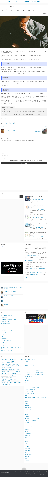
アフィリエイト (28, 407)
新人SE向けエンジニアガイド (7, 350)
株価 (7, 382)
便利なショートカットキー (6, 345)
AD (2, 359)
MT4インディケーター (5, 327)
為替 (11, 382)
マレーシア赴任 (28, 426)
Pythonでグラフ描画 (29, 391)
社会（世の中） (28, 448)
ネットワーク (5, 377)
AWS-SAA (12, 359)
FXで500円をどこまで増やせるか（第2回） (34, 372)
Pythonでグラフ (9, 367)
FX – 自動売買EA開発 (5, 323)
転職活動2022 (28, 460)
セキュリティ (5, 375)
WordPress (27, 405)
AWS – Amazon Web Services (6, 315)
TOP (2, 336)
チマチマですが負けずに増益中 (36, 272)
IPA (6, 364)
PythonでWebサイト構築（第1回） (32, 387)
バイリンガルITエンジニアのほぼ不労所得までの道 (24, 1)
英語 (26, 458)
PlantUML (27, 380)
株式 (26, 443)
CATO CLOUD (4, 317)
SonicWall (17, 369)
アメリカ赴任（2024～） (30, 409)
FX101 (17, 362)
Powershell (27, 382)
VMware (26, 401)
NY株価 (7, 365)
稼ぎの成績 (27, 450)
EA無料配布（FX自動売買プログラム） (9, 319)
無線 (15, 382)
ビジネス (11, 377)
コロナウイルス (15, 374)
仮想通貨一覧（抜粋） (5, 342)
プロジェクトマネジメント (7, 379)
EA (21, 359)
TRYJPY (3, 371)
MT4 (17, 364)
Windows (12, 371)
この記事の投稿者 (5, 107)
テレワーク (12, 123)
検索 (2, 193)
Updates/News (3, 338)
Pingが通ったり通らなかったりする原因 (36, 196)
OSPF (12, 365)
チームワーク (6, 123)
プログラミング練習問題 (6, 340)
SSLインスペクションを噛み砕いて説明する (36, 214)
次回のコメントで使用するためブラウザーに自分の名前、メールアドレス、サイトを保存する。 (23, 160)
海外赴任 (27, 446)
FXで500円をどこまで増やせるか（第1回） (34, 370)
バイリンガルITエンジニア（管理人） (37, 199)
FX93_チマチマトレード (30, 367)
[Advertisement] (24, 177)
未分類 (26, 441)
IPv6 (10, 364)
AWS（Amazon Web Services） (31, 359)
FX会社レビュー (4, 325)
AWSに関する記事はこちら (30, 260)
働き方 (26, 431)
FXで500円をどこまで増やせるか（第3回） (34, 374)
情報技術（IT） (28, 435)
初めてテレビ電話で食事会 (35, 274)
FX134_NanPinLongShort (30, 365)
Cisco (18, 359)
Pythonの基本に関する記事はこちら (32, 255)
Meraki (14, 364)
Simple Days (7, 474)
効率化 (8, 380)
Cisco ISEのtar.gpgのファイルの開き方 (10, 291)
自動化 (19, 382)
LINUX (26, 378)
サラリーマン (28, 414)
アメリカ (18, 371)
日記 (26, 439)
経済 (26, 452)
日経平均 (3, 382)
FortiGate (8, 362)
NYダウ (3, 365)
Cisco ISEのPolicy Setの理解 (8, 295)
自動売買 (4, 384)
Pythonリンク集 (4, 334)
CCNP (26, 361)
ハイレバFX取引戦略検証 (30, 420)
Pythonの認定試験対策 (29, 393)
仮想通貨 (3, 380)
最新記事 (12, 107)
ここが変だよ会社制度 (29, 411)
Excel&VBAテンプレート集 (6, 321)
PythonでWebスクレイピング (31, 389)
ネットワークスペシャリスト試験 (32, 418)
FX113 (3, 364)
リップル (16, 379)
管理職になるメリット (7, 304)
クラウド (5, 374)
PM (15, 365)
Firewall (3, 362)
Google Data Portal (28, 376)
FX (13, 362)
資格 (9, 384)
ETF (26, 363)
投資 (26, 437)
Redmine (26, 395)
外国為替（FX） (28, 433)
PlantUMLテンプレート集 (6, 330)
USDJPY (8, 371)
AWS (6, 359)
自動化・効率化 (28, 454)
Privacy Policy (3, 332)
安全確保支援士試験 (15, 380)
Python (3, 367)
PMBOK (19, 365)
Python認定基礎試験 (8, 369)
